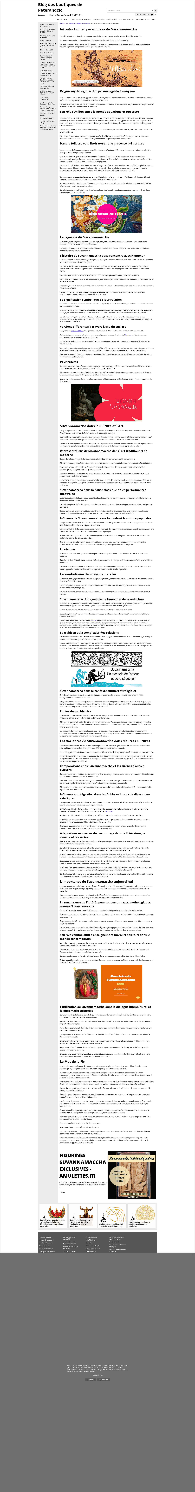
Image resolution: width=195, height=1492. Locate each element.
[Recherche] (155, 10)
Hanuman (93, 620)
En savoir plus (98, 1375)
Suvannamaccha (77, 331)
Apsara (127, 335)
